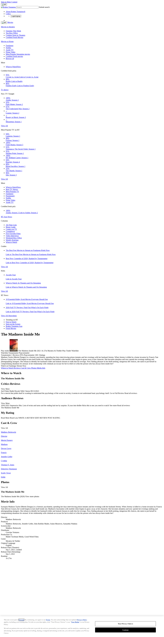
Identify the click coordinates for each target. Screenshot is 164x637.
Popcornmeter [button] (29, 355)
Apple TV (10, 50)
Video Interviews (12, 236)
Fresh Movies (11, 328)
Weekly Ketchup (12, 240)
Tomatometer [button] (6, 355)
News (10, 217)
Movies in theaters (8, 27)
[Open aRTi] (4, 4)
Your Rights (75, 622)
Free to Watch (11, 322)
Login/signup (16, 16)
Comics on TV (11, 229)
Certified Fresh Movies (14, 37)
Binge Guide (10, 227)
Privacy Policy (82, 620)
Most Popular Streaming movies (18, 54)
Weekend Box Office (14, 238)
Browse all (10, 59)
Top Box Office (12, 33)
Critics (8, 14)
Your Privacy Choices (125, 624)
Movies (10, 22)
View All (4, 126)
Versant (21, 620)
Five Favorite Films (13, 234)
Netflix (8, 48)
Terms (48, 620)
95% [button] (21, 355)
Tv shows (4, 90)
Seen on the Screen (13, 324)
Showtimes (12, 316)
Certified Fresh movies (14, 56)
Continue (125, 630)
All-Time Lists (11, 225)
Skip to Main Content (9, 2)
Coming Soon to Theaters (15, 35)
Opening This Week (13, 31)
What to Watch (13, 67)
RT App (4, 217)
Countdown (10, 231)
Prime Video (10, 52)
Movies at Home (7, 41)
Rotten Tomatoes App (14, 326)
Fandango (9, 46)
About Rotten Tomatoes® (15, 12)
